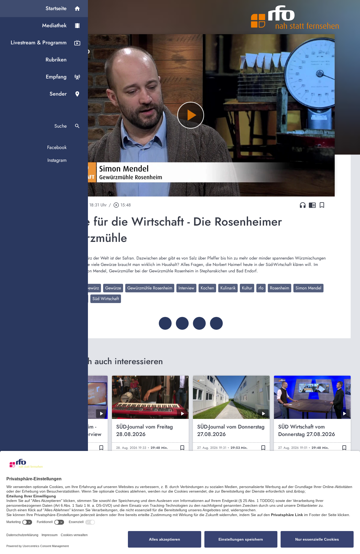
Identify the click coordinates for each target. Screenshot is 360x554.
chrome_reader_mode (312, 205)
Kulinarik (228, 288)
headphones (302, 205)
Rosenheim (279, 288)
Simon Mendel (308, 288)
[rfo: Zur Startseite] (295, 17)
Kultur (247, 288)
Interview (186, 288)
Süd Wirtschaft (105, 299)
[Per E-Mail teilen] (216, 323)
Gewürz (92, 288)
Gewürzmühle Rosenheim (149, 288)
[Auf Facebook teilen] (165, 323)
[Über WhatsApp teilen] (199, 323)
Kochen (207, 288)
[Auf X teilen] (182, 323)
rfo (261, 288)
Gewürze (113, 288)
